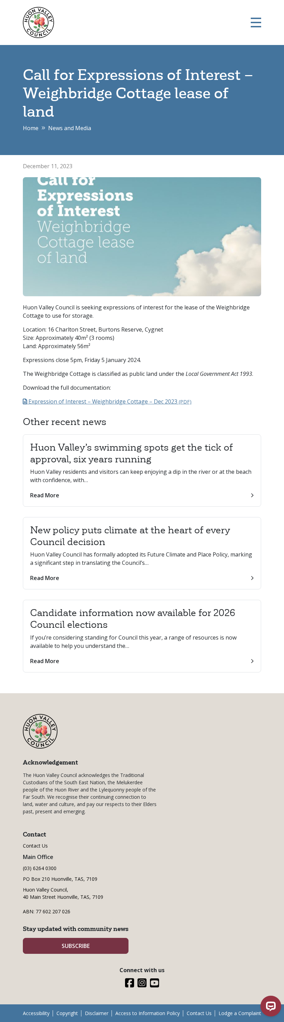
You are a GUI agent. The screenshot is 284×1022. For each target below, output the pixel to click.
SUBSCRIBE (76, 946)
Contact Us (35, 845)
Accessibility (36, 1013)
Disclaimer (96, 1013)
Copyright (67, 1013)
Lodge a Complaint (240, 1013)
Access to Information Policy (147, 1013)
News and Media (69, 128)
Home (30, 128)
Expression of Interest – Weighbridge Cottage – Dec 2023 (109, 401)
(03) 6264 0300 (39, 868)
